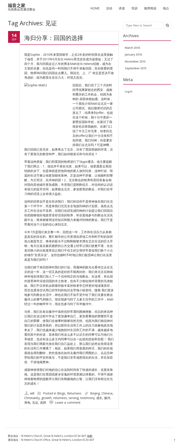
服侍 (107, 398)
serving (74, 398)
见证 (35, 402)
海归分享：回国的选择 (53, 38)
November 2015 (135, 61)
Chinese (107, 393)
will (32, 393)
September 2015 (135, 68)
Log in (129, 91)
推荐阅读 (150, 8)
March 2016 (132, 48)
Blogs (61, 393)
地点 (166, 8)
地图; (90, 436)
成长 (99, 398)
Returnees (74, 393)
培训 (134, 8)
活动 (109, 8)
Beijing (95, 393)
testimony (87, 398)
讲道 (122, 8)
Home (95, 8)
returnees (60, 398)
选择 (43, 402)
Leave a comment (68, 402)
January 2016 (133, 54)
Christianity (32, 398)
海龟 (27, 402)
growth (46, 398)
